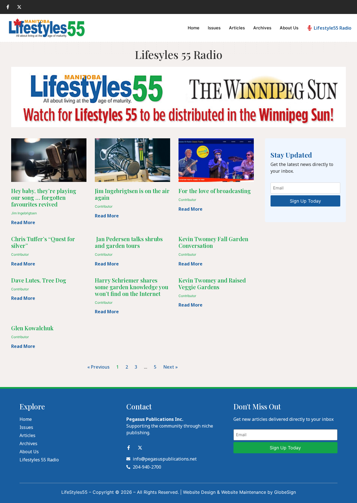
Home (193, 27)
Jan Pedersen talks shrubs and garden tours (129, 242)
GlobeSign (285, 492)
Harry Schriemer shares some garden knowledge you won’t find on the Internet (131, 286)
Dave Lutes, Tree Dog (38, 280)
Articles (237, 27)
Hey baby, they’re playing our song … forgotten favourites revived (43, 197)
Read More (23, 222)
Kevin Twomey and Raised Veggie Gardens (212, 283)
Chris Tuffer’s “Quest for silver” (43, 242)
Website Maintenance (243, 492)
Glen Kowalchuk (32, 328)
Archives (262, 27)
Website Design (199, 492)
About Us (289, 27)
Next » (170, 367)
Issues (214, 27)
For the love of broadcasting (214, 190)
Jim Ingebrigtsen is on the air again (132, 194)
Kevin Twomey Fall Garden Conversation (213, 242)
